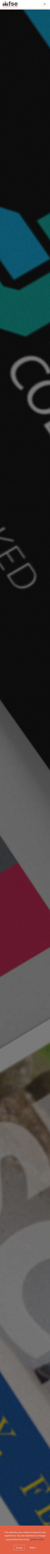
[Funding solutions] (10, 4)
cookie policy (37, 1539)
